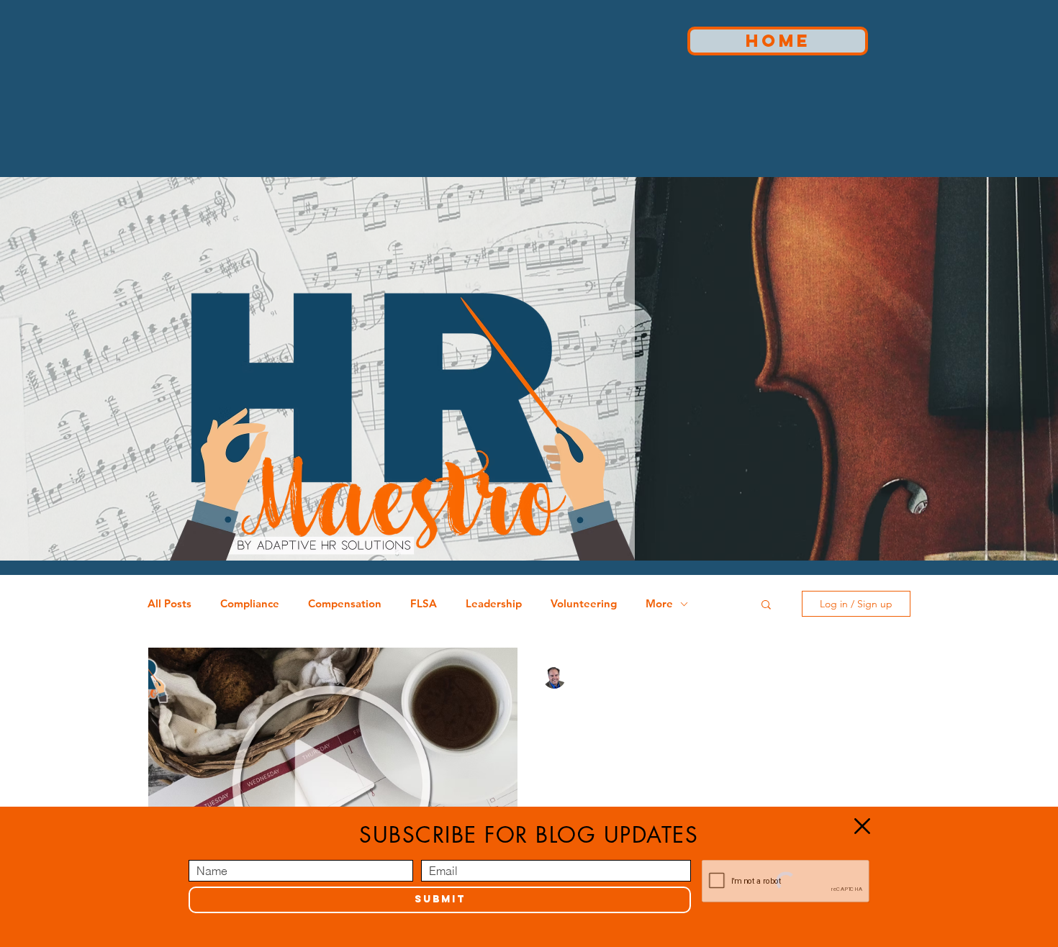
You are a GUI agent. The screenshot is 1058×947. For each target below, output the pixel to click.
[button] (862, 826)
